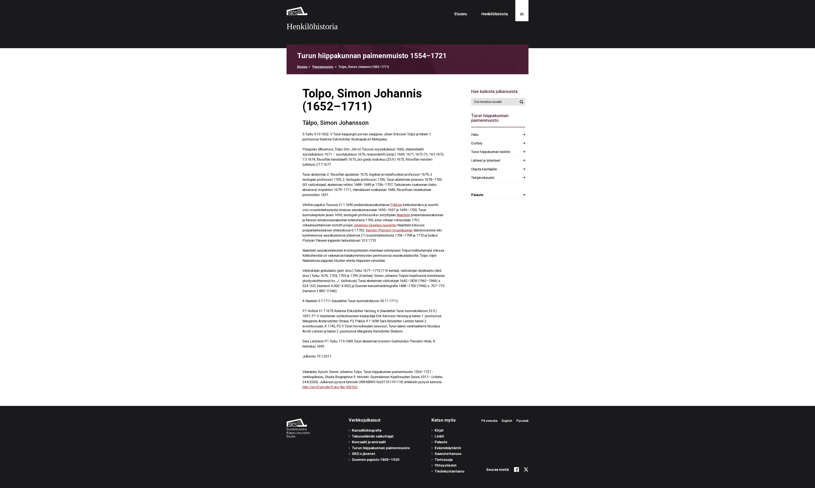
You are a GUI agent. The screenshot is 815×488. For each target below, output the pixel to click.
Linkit (439, 436)
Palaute (477, 195)
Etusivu (460, 14)
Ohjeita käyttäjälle (484, 169)
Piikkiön (396, 205)
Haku (475, 135)
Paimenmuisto (322, 67)
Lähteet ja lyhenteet (485, 160)
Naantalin (403, 215)
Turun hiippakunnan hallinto (490, 152)
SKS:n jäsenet (363, 454)
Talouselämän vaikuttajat (373, 436)
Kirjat (439, 430)
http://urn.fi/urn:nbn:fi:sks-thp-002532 (330, 387)
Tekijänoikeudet (482, 178)
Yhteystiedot (446, 465)
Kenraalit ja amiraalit (369, 442)
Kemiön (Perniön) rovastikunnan (389, 230)
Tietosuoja (443, 459)
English (507, 420)
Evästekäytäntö (448, 448)
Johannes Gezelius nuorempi (374, 225)
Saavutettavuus (448, 454)
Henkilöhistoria (494, 14)
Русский (522, 420)
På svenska (489, 420)
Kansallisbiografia (366, 430)
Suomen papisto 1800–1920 (375, 459)
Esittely (476, 143)
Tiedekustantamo (449, 471)
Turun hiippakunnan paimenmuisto (381, 448)
